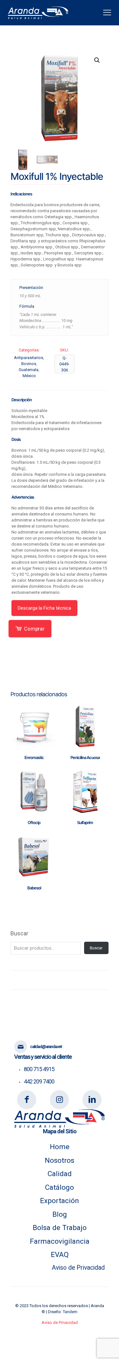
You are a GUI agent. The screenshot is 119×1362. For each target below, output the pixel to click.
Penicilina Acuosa (85, 757)
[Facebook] (26, 1099)
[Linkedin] (92, 1099)
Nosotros (59, 1160)
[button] (97, 60)
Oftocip (34, 822)
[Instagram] (59, 1099)
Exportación (59, 1200)
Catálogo (59, 1187)
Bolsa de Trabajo (60, 1227)
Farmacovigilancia (59, 1241)
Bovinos (28, 363)
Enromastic (34, 757)
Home (59, 1147)
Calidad (60, 1173)
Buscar (19, 933)
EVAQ (60, 1254)
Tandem (70, 1311)
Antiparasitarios (28, 357)
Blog (59, 1214)
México (29, 375)
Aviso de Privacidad (78, 1267)
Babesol (34, 887)
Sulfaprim (85, 822)
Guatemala (28, 369)
